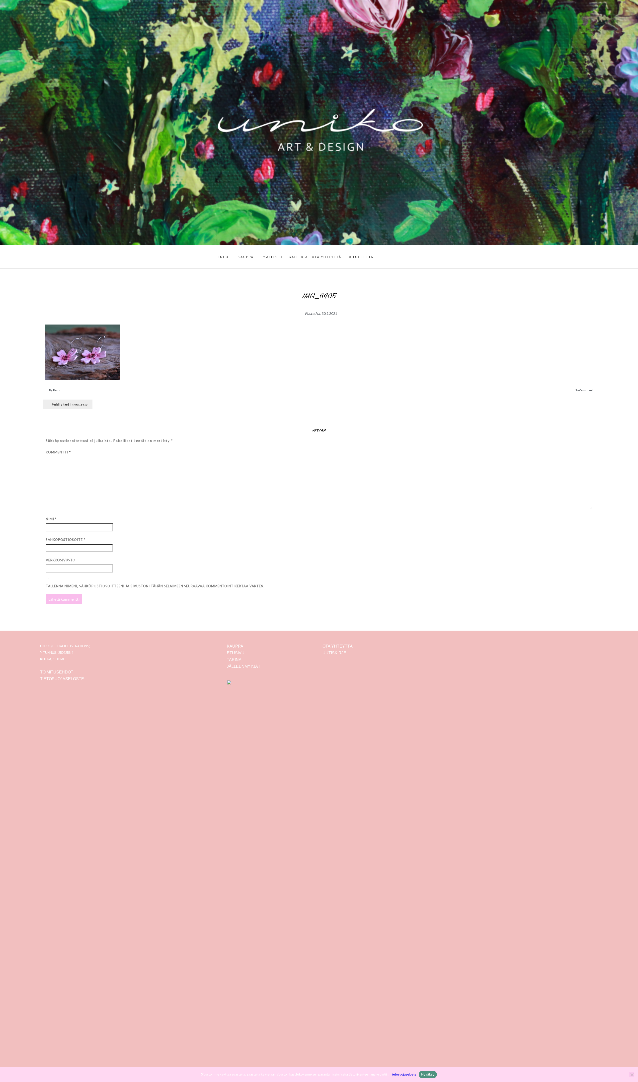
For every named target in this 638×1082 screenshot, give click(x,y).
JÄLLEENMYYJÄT (243, 666)
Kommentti (58, 452)
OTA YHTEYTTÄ (326, 257)
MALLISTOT (274, 257)
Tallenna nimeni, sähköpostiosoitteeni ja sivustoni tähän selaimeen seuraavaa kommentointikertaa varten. (155, 586)
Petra (56, 390)
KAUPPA (246, 257)
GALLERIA (298, 257)
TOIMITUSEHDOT (56, 672)
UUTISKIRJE (334, 653)
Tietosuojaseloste (403, 1074)
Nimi (51, 519)
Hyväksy (428, 1074)
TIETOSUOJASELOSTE (62, 679)
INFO (224, 257)
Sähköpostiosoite (65, 540)
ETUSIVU (235, 653)
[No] (631, 1074)
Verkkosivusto (61, 560)
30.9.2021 (329, 313)
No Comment (584, 390)
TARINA (234, 660)
